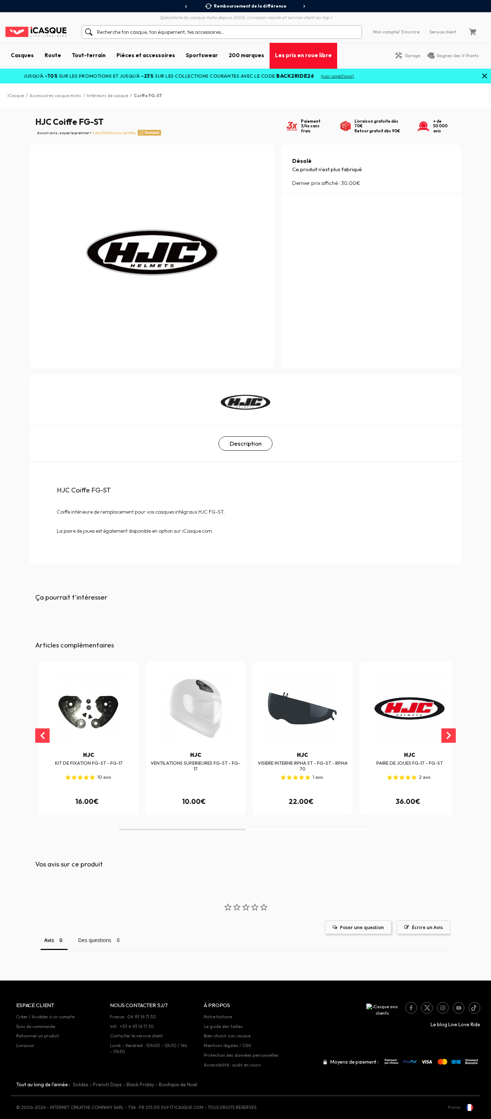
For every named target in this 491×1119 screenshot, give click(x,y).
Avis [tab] (49, 940)
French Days (107, 1084)
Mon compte (385, 32)
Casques (22, 55)
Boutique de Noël (178, 1084)
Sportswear (202, 55)
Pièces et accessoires (145, 55)
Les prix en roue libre (303, 55)
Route (53, 55)
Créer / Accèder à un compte (45, 1016)
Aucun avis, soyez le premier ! (86, 132)
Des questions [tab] (94, 940)
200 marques (246, 55)
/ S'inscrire (408, 32)
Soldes (80, 1084)
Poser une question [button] (362, 927)
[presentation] (186, 6)
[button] (182, 829)
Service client (443, 32)
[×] (484, 76)
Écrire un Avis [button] (427, 927)
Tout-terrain (89, 55)
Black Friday (140, 1084)
